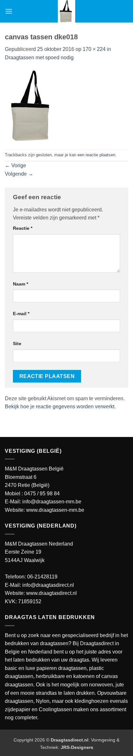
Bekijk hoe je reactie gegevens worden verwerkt (59, 406)
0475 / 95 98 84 (42, 493)
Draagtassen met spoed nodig (39, 57)
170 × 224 (94, 49)
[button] (9, 11)
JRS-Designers (77, 747)
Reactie (22, 228)
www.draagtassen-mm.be (55, 510)
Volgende (19, 174)
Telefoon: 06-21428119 (31, 576)
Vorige (15, 165)
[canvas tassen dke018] (32, 105)
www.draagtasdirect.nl (51, 593)
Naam (20, 283)
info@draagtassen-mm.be (51, 501)
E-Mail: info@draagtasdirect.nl (39, 585)
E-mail (21, 313)
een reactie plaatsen (96, 154)
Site (17, 343)
